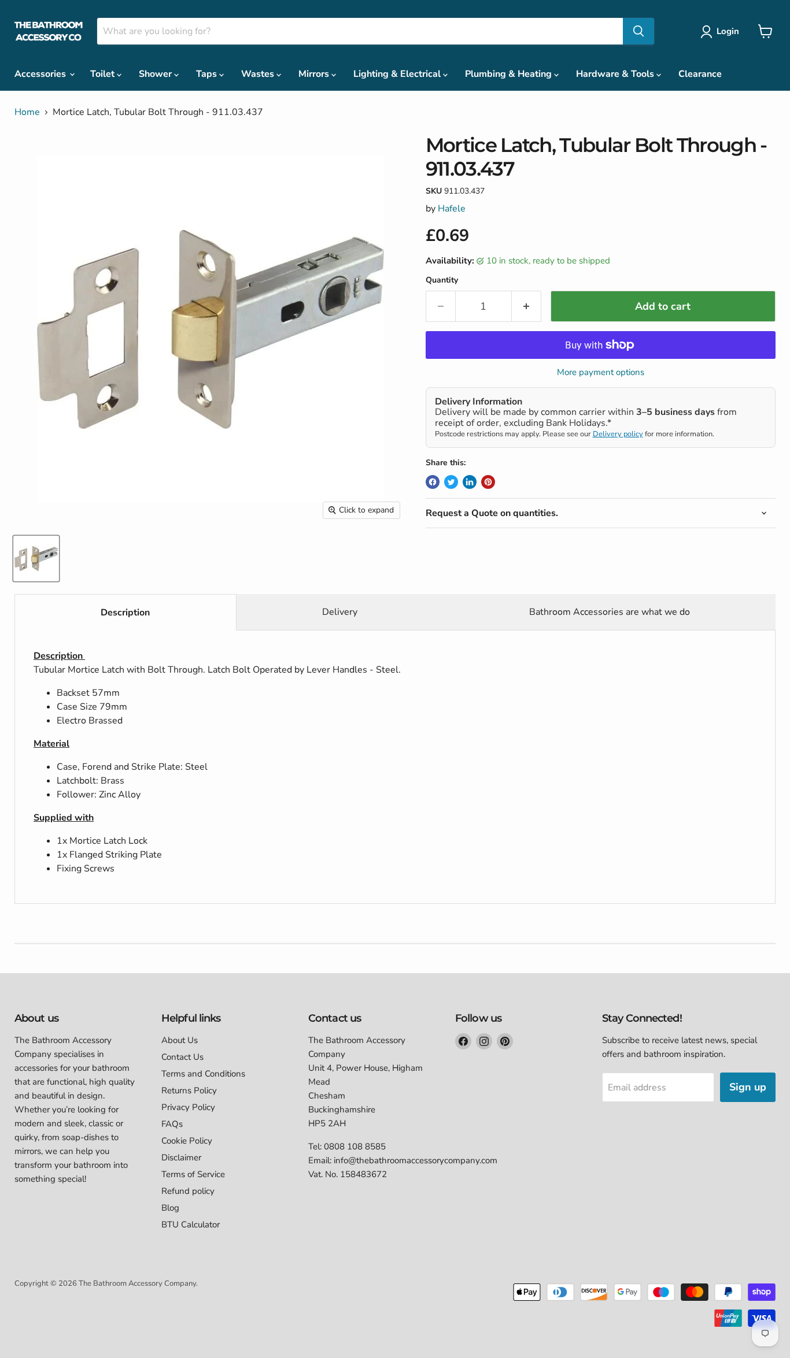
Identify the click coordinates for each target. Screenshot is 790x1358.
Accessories (41, 74)
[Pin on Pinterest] (488, 482)
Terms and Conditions (203, 1073)
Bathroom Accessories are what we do (609, 612)
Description (125, 612)
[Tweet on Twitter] (451, 482)
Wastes (258, 74)
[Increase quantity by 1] (526, 306)
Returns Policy (189, 1090)
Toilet (103, 74)
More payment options (600, 372)
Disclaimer (181, 1157)
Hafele (452, 208)
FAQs (172, 1124)
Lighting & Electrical (398, 74)
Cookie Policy (186, 1140)
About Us (179, 1040)
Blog (170, 1208)
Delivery (339, 612)
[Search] (638, 31)
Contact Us (182, 1057)
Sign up (747, 1087)
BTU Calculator (190, 1224)
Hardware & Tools (616, 74)
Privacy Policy (188, 1107)
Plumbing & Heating (509, 74)
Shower (156, 74)
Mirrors (314, 74)
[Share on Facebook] (433, 482)
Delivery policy (618, 434)
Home (27, 112)
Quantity (442, 280)
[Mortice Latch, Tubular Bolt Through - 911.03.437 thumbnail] (36, 558)
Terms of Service (193, 1174)
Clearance (700, 74)
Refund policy (188, 1191)
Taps (207, 74)
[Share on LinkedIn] (470, 482)
